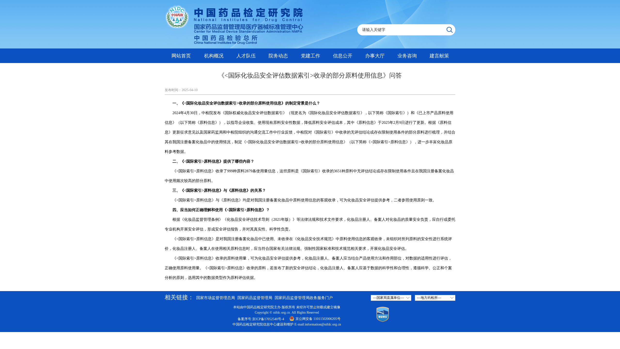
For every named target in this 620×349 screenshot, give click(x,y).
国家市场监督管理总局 (215, 298)
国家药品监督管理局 (254, 298)
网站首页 (181, 55)
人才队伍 (246, 55)
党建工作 (310, 55)
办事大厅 (375, 55)
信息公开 (342, 55)
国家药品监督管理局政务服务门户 (304, 298)
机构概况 (214, 55)
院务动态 (278, 55)
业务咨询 (407, 55)
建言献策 (439, 55)
